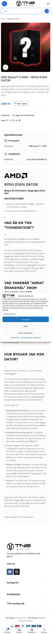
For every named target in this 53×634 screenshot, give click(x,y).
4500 (31, 204)
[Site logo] (25, 3)
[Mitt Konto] (48, 3)
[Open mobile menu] (4, 3)
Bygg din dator (13, 18)
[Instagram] (17, 572)
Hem (2, 18)
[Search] (47, 11)
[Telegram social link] (19, 120)
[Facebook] (10, 572)
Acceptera (25, 319)
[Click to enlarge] (5, 67)
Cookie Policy (15, 337)
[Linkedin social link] (16, 120)
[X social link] (10, 120)
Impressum (37, 337)
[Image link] (19, 546)
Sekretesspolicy (26, 337)
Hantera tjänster (9, 314)
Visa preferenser (25, 333)
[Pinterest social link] (13, 120)
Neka (25, 326)
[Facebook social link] (7, 120)
